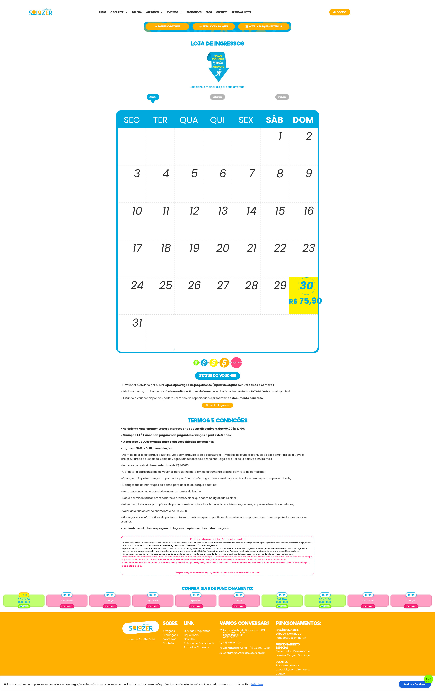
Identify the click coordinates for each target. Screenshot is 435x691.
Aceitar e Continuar (415, 684)
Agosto (152, 97)
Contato (221, 12)
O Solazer (117, 12)
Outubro (282, 97)
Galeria (137, 12)
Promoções (194, 12)
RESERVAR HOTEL (241, 12)
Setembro (217, 97)
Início (102, 12)
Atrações (152, 12)
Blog (209, 12)
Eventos (172, 12)
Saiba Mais (257, 684)
